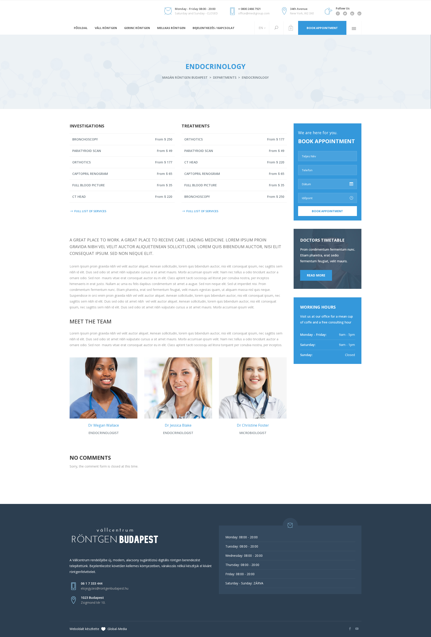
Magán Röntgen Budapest (185, 77)
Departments (224, 77)
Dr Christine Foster (253, 425)
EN (260, 28)
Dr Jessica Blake (178, 425)
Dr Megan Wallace (103, 425)
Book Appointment (322, 28)
